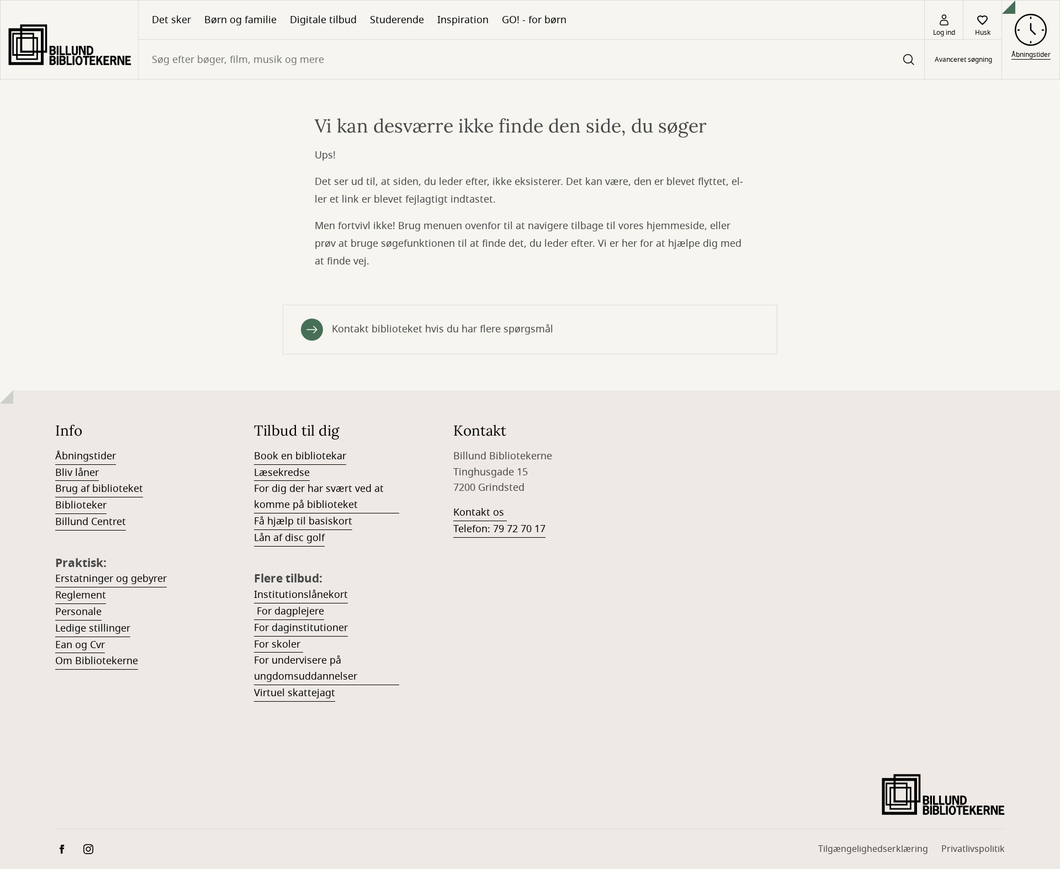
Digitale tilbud (323, 20)
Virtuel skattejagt (294, 693)
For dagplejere (289, 611)
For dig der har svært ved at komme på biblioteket (319, 496)
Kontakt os (480, 512)
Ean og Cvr (80, 645)
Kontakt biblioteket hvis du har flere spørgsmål (442, 329)
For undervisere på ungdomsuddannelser (305, 668)
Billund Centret (90, 522)
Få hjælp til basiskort (303, 521)
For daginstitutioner (301, 628)
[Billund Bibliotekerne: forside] (69, 40)
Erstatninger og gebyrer (111, 578)
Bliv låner (77, 472)
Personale (78, 612)
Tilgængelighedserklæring (873, 849)
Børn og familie (240, 20)
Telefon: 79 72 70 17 (499, 529)
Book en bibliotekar (300, 456)
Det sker (171, 20)
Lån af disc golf (289, 538)
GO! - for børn (534, 20)
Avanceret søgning (963, 60)
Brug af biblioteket (99, 488)
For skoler (278, 644)
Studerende (397, 20)
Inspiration (463, 20)
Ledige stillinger (92, 628)
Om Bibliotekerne (96, 661)
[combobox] (531, 59)
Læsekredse (282, 472)
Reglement (80, 595)
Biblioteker (81, 505)
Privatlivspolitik (973, 849)
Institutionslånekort (301, 594)
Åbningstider (85, 456)
